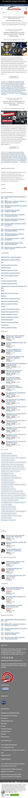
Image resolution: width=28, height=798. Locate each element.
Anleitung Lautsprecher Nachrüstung (9, 455)
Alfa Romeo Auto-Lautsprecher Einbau (11, 257)
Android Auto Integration (6, 453)
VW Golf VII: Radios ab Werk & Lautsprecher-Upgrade (12, 211)
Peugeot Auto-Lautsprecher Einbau (10, 309)
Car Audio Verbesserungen (18, 466)
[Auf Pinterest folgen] (12, 658)
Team (23, 39)
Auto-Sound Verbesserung (20, 462)
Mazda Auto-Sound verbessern (18, 493)
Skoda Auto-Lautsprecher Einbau (9, 317)
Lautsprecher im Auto (18, 491)
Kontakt (3, 726)
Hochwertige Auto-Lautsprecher (8, 482)
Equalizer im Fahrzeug (13, 157)
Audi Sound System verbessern (8, 457)
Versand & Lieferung (6, 728)
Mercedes (3, 296)
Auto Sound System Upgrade (17, 464)
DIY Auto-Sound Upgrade (15, 87)
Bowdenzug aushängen (6, 466)
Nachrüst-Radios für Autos (12, 93)
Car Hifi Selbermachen (6, 468)
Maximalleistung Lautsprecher (11, 160)
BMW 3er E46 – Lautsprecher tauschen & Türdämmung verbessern (15, 202)
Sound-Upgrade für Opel (6, 502)
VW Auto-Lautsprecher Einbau (9, 327)
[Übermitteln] (25, 12)
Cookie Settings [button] (6, 794)
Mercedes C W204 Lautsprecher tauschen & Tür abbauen (15, 224)
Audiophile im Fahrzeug (10, 84)
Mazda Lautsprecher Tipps (7, 495)
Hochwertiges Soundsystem (7, 484)
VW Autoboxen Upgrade (6, 515)
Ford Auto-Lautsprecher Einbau (9, 283)
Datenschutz (4, 718)
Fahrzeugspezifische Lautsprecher (13, 88)
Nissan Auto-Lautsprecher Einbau (10, 301)
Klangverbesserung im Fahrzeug (8, 489)
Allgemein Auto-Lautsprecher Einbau (13, 29)
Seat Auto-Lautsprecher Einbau (9, 314)
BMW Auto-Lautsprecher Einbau (9, 270)
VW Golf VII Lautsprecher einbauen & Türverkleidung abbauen (14, 234)
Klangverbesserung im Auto (13, 159)
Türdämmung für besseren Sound (8, 509)
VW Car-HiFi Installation (6, 517)
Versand (10, 340)
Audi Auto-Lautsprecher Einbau (9, 265)
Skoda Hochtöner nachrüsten (20, 495)
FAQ (2, 752)
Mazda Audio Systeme (6, 493)
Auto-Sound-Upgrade (20, 457)
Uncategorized (5, 325)
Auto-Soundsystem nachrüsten (7, 460)
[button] (2, 8)
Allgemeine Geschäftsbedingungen (10, 713)
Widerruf (3, 734)
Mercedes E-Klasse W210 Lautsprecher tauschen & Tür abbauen (15, 220)
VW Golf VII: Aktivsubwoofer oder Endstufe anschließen (16, 206)
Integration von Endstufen (19, 484)
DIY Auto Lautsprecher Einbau (18, 468)
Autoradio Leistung (5, 87)
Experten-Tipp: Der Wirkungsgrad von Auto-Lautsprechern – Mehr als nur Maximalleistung (14, 103)
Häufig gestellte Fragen (7, 721)
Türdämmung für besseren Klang (8, 506)
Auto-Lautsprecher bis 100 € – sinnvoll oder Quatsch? (14, 239)
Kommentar (24, 94)
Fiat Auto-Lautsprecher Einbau (9, 281)
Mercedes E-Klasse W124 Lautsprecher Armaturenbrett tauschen (15, 215)
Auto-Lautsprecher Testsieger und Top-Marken (13, 750)
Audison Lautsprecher (20, 84)
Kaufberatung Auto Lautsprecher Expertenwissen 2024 (14, 30)
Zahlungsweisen (5, 736)
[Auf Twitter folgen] (7, 658)
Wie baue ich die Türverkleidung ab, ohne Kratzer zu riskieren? (15, 248)
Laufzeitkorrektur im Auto (9, 91)
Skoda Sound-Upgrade (20, 497)
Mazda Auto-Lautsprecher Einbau (9, 293)
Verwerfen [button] (14, 3)
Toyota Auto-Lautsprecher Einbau (9, 322)
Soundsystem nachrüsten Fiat (19, 502)
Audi (2, 262)
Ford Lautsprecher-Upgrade (7, 480)
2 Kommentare (9, 226)
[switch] (3, 796)
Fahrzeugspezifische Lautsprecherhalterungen (11, 477)
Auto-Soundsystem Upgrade (17, 85)
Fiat (2, 278)
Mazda (2, 290)
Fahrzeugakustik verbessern (7, 473)
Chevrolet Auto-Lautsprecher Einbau (10, 273)
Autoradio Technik (6, 267)
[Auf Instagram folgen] (5, 658)
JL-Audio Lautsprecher (12, 90)
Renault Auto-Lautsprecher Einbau (10, 311)
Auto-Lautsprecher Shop (7, 747)
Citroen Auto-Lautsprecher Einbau (10, 275)
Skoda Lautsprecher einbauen (7, 497)
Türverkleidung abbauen (21, 511)
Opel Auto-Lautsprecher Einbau (9, 304)
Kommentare (23, 162)
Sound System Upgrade (6, 504)
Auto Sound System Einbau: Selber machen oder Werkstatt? (14, 243)
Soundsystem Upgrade (7, 319)
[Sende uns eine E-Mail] (9, 658)
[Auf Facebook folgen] (2, 658)
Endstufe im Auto (5, 471)
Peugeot (3, 306)
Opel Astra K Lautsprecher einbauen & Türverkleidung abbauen (14, 230)
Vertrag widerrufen (6, 731)
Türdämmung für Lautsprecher (7, 511)
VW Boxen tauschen (17, 515)
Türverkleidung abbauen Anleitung (8, 513)
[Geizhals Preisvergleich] (5, 690)
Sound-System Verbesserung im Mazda (9, 500)
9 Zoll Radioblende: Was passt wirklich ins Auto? (15, 197)
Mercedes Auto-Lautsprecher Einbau (10, 298)
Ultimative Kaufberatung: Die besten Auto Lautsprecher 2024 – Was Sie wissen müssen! (14, 34)
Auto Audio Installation (6, 85)
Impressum (4, 723)
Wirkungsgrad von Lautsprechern (11, 162)
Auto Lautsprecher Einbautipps (9, 715)
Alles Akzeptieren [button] (14, 794)
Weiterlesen (14, 77)
